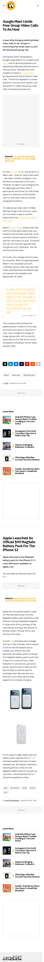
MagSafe (32, 788)
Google (6, 375)
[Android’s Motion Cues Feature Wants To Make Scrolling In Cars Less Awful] (7, 420)
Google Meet (27, 73)
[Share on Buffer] (5, 364)
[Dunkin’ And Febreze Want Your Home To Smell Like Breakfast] (7, 471)
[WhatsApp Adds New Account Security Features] (7, 459)
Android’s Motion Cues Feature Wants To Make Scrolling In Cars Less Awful (25, 420)
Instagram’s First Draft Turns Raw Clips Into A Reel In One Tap (25, 433)
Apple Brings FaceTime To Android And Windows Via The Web (20, 599)
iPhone (24, 788)
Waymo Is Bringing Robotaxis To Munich (24, 446)
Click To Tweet (27, 315)
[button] (4, 5)
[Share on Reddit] (32, 364)
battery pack (15, 788)
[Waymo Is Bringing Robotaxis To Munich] (7, 446)
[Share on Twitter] (21, 364)
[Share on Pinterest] (27, 364)
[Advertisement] (22, 120)
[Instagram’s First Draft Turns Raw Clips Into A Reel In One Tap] (7, 433)
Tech (5, 792)
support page (16, 227)
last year (14, 171)
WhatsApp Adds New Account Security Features (27, 458)
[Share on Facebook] (16, 364)
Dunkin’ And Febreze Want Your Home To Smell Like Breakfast (27, 471)
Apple (5, 788)
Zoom (5, 63)
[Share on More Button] (38, 364)
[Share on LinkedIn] (10, 364)
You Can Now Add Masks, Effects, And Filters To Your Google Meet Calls (20, 158)
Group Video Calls (29, 375)
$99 (12, 641)
